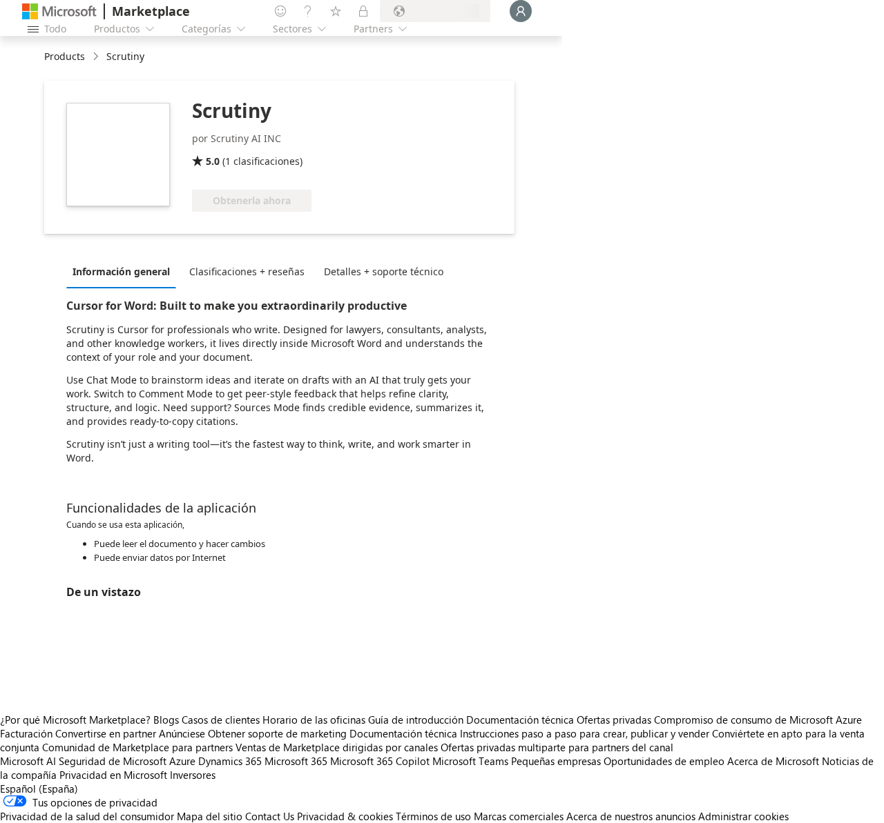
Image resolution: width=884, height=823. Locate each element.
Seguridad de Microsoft (112, 761)
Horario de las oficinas (313, 719)
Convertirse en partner (105, 733)
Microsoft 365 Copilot (380, 761)
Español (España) (39, 788)
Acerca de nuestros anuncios (630, 816)
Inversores (192, 775)
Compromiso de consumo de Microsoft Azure (758, 719)
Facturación (26, 733)
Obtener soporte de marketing (277, 733)
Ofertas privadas (614, 719)
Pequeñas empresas (556, 761)
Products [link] (64, 56)
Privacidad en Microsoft (113, 775)
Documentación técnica (520, 719)
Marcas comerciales (519, 816)
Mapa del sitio (209, 816)
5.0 (213, 161)
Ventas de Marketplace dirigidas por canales (337, 747)
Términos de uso (433, 816)
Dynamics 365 (230, 761)
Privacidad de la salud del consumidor (87, 816)
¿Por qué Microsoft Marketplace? (75, 719)
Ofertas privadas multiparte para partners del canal (557, 747)
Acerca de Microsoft (773, 761)
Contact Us (269, 816)
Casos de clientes (221, 719)
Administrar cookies (743, 816)
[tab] (124, 271)
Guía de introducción (415, 719)
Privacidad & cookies (345, 816)
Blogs (166, 719)
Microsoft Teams (470, 761)
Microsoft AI (28, 761)
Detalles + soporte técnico (383, 271)
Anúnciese (182, 733)
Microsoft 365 (296, 761)
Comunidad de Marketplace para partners (137, 747)
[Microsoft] (59, 11)
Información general (121, 271)
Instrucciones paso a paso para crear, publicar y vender (584, 733)
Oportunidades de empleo (664, 761)
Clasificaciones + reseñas (247, 271)
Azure (182, 761)
